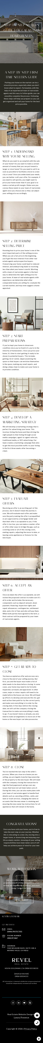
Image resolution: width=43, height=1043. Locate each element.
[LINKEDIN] (19, 1003)
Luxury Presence (21, 1017)
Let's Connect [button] (21, 900)
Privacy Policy (30, 1029)
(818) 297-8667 (12, 938)
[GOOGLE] (30, 1003)
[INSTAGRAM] (13, 1003)
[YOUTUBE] (24, 1003)
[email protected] (21, 974)
